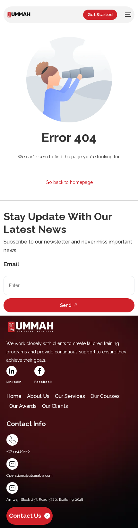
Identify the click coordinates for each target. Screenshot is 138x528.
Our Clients (55, 406)
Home (14, 396)
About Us (38, 396)
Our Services (70, 396)
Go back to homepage (69, 182)
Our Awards (23, 406)
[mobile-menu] (127, 15)
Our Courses (105, 396)
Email (11, 264)
